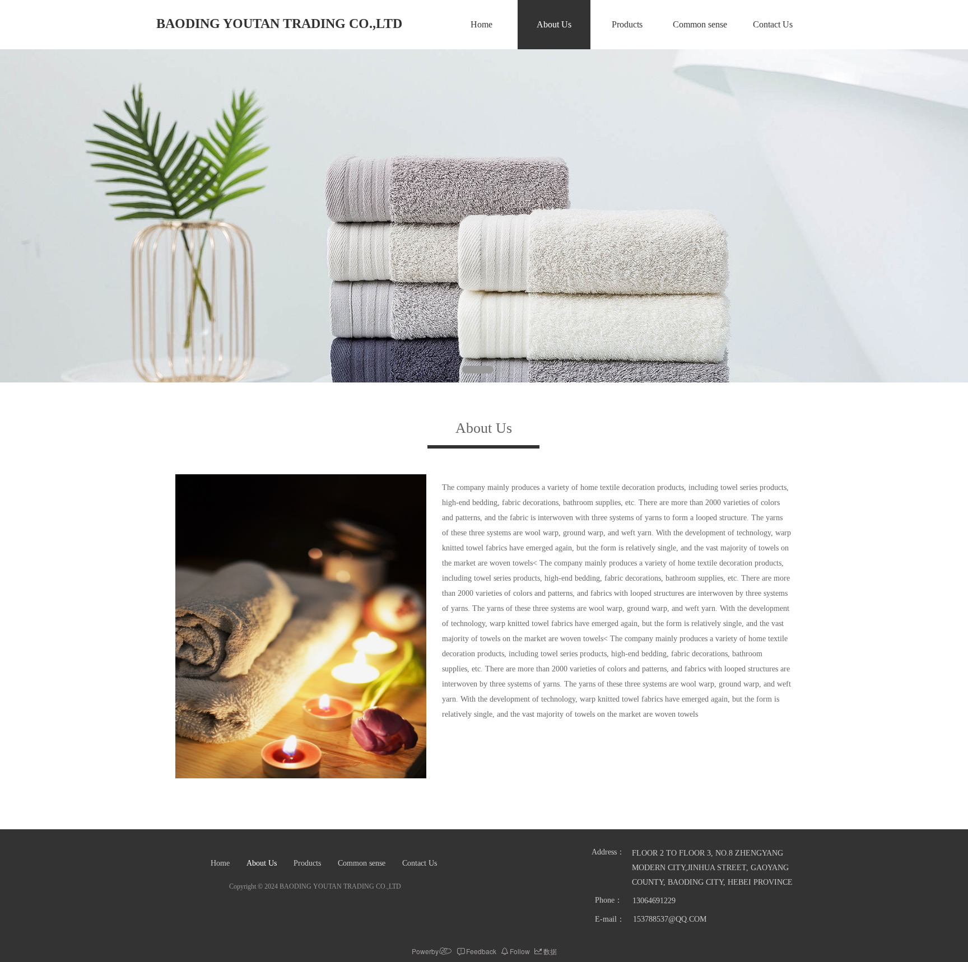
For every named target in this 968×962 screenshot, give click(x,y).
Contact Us (773, 24)
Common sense (700, 24)
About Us (554, 24)
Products (627, 24)
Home (481, 24)
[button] (478, 369)
